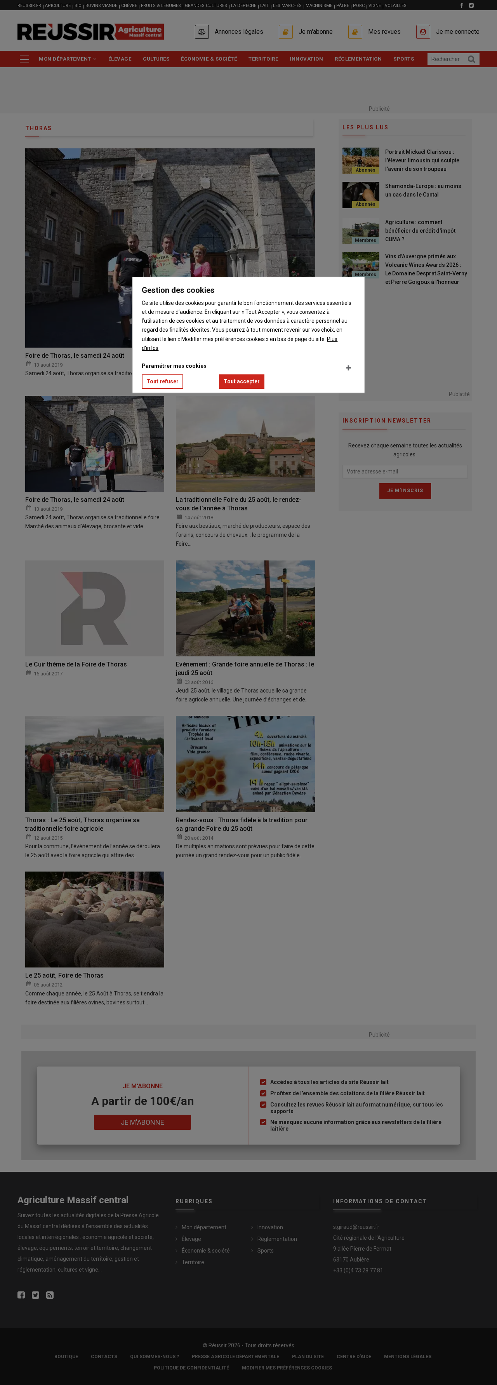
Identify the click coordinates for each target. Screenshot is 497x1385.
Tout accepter (242, 381)
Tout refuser (162, 381)
